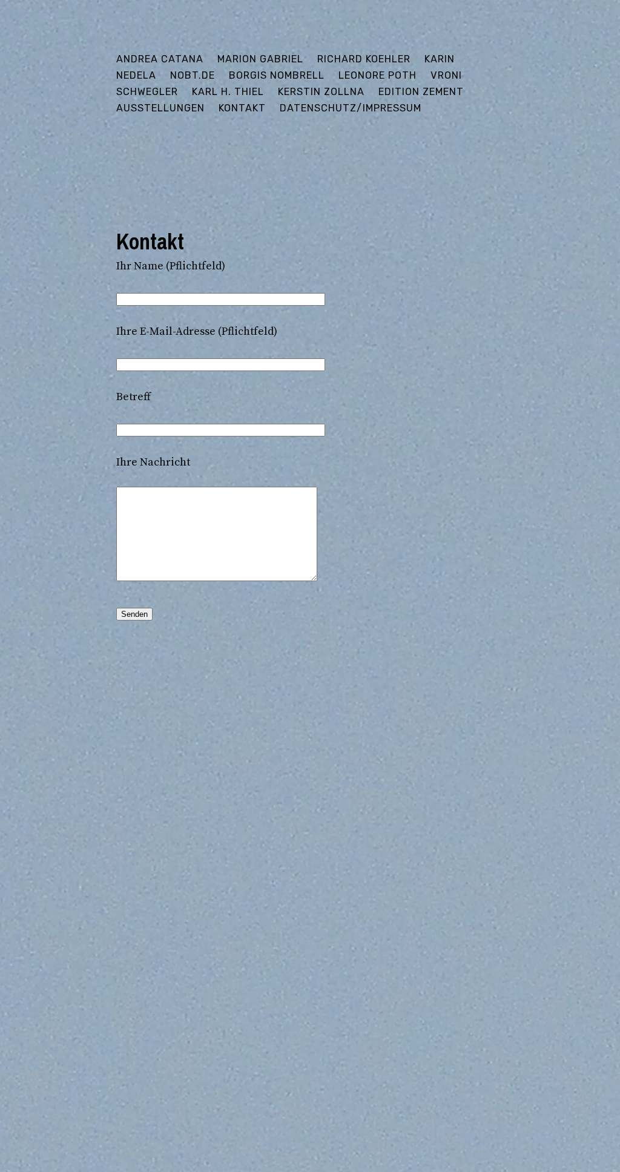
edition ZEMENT (421, 91)
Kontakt (242, 108)
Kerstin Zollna (321, 91)
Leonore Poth (377, 75)
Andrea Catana (159, 59)
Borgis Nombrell (277, 75)
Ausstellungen (160, 108)
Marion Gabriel (260, 59)
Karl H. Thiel (228, 91)
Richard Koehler (364, 59)
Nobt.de (192, 75)
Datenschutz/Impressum (350, 108)
